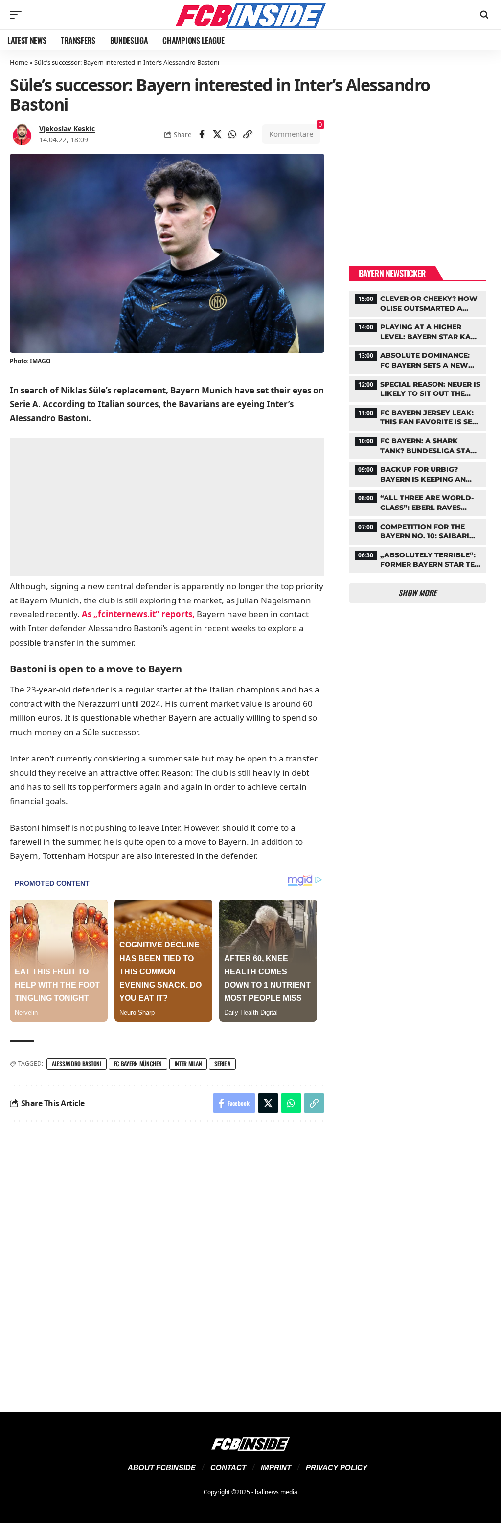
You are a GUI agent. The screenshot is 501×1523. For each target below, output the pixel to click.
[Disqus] (167, 1260)
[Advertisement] (167, 507)
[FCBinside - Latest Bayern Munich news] (250, 14)
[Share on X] (217, 134)
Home (19, 62)
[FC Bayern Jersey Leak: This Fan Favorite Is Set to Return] (417, 416)
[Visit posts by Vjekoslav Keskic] (22, 134)
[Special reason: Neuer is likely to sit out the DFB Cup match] (417, 388)
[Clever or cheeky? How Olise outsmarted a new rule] (417, 302)
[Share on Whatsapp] (232, 134)
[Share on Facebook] (202, 134)
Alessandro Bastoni (76, 1064)
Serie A (222, 1064)
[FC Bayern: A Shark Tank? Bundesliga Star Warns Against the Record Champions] (417, 445)
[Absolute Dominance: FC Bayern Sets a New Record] (417, 359)
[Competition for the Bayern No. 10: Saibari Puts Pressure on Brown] (417, 530)
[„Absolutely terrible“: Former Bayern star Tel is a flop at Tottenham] (417, 559)
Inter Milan (188, 1064)
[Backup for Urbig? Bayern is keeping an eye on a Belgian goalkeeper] (417, 473)
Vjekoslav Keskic (67, 128)
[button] (18, 15)
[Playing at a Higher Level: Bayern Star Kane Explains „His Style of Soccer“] (417, 331)
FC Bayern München (138, 1064)
